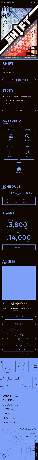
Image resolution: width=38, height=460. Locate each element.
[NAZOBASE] (12, 436)
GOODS (10, 404)
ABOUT (11, 413)
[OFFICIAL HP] (19, 316)
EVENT (10, 395)
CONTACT (11, 422)
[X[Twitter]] (11, 339)
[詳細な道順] (19, 324)
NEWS (8, 409)
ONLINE (10, 400)
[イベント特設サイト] (19, 79)
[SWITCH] (21, 436)
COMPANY (32, 450)
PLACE (8, 418)
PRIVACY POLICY (30, 448)
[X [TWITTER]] (30, 429)
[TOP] (11, 2)
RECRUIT (32, 446)
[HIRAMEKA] (31, 436)
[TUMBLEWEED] (4, 456)
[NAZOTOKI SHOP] (28, 440)
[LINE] (28, 339)
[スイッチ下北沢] (8, 68)
